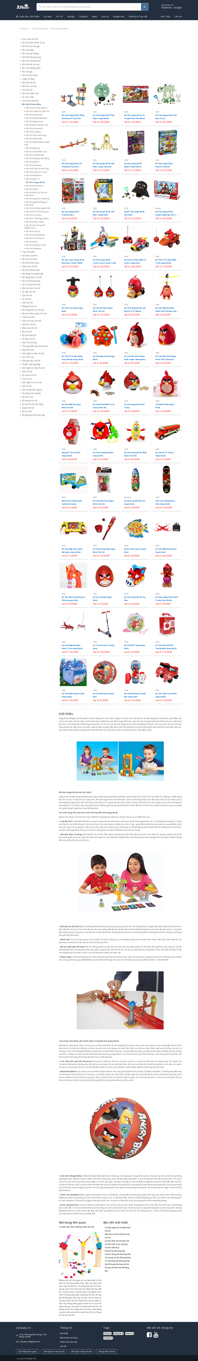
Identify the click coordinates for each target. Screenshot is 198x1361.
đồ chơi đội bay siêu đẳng (37, 158)
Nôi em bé (26, 386)
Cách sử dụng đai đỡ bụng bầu (118, 1254)
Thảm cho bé (27, 317)
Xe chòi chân (27, 97)
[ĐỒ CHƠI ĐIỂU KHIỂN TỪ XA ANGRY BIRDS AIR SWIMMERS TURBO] (104, 392)
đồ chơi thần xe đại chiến (37, 168)
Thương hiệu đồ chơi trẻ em (34, 346)
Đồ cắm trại (27, 396)
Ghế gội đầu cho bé (30, 360)
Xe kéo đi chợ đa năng (32, 404)
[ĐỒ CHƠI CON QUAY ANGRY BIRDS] (73, 295)
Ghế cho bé (27, 302)
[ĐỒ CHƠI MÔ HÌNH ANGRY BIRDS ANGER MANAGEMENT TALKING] (135, 343)
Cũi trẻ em (26, 378)
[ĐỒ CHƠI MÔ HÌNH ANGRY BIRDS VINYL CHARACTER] (167, 343)
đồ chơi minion (32, 161)
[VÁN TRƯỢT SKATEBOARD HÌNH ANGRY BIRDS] (167, 488)
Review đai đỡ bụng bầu (115, 1251)
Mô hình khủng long (31, 57)
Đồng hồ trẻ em (29, 306)
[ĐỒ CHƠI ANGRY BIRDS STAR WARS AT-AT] (167, 102)
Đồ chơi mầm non (30, 93)
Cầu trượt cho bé (29, 39)
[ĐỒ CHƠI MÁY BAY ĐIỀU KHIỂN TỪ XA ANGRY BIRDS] (73, 632)
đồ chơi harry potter (34, 221)
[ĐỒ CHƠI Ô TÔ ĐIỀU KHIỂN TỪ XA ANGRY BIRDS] (167, 247)
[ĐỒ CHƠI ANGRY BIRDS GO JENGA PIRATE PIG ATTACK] (135, 102)
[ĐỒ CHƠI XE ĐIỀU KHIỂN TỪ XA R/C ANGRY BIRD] (135, 247)
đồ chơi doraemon (34, 128)
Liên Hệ (178, 16)
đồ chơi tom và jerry (34, 238)
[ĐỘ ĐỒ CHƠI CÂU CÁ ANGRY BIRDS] (135, 536)
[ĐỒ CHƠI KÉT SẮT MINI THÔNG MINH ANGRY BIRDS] (167, 632)
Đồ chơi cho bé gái (30, 46)
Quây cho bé (27, 407)
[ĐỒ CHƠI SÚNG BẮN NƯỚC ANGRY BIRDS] (104, 440)
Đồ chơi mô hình (29, 259)
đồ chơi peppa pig (33, 114)
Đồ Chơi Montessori (31, 60)
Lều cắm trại (27, 357)
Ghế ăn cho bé (28, 324)
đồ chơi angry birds (35, 182)
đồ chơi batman (32, 148)
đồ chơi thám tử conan (36, 172)
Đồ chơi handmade (30, 270)
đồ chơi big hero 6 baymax (37, 198)
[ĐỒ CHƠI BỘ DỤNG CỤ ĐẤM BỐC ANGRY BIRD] (135, 681)
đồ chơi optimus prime (35, 245)
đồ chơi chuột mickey (35, 234)
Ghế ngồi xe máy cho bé (33, 367)
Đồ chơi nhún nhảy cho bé (33, 313)
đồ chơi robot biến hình (36, 118)
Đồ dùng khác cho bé (31, 277)
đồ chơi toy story (33, 215)
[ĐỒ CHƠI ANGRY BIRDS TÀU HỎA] (135, 584)
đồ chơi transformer (34, 155)
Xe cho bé (26, 299)
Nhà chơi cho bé (29, 266)
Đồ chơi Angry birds (59, 28)
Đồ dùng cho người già (32, 273)
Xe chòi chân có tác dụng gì (116, 1244)
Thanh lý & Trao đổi (137, 16)
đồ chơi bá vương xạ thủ (36, 125)
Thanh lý (107, 1338)
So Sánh (47, 16)
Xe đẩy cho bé (28, 291)
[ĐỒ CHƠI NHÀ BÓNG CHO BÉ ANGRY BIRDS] (73, 681)
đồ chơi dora (31, 241)
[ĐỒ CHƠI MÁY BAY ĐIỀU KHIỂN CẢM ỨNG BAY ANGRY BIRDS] (167, 295)
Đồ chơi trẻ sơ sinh (30, 64)
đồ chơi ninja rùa (33, 175)
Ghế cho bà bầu (29, 342)
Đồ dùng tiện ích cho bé (32, 309)
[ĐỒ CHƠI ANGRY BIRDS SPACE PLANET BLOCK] (135, 151)
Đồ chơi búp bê (28, 335)
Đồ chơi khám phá (30, 262)
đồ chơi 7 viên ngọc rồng (36, 218)
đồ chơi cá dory (32, 231)
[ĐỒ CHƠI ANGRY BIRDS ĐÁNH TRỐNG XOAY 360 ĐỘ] (167, 584)
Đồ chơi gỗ (26, 71)
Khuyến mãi (118, 16)
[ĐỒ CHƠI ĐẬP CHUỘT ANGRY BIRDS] (104, 343)
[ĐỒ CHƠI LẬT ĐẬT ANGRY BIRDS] (104, 584)
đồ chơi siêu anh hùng (35, 135)
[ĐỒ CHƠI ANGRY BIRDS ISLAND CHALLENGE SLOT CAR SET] (167, 199)
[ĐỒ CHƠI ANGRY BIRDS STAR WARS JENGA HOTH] (104, 199)
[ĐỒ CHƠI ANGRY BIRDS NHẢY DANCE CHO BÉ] (135, 440)
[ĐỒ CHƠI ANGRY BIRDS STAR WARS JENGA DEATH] (104, 102)
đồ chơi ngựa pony (34, 121)
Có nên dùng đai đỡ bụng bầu (117, 1261)
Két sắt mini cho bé (30, 288)
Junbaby (29, 1358)
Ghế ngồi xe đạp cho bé (32, 353)
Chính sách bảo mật (68, 1342)
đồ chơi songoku (33, 131)
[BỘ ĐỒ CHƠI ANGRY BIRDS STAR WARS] (135, 199)
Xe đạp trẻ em (28, 338)
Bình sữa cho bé (29, 328)
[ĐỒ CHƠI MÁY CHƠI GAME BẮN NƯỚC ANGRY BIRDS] (73, 536)
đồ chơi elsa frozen (34, 185)
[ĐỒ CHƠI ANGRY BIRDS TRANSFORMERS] (73, 199)
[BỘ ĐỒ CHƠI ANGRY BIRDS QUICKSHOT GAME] (73, 488)
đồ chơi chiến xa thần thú (37, 111)
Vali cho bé (26, 371)
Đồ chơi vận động (29, 53)
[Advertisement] (35, 466)
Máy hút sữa (27, 349)
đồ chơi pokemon (33, 165)
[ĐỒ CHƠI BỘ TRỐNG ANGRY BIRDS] (135, 632)
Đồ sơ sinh (26, 411)
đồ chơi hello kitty (33, 138)
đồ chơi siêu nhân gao (36, 151)
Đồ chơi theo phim (40, 28)
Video (94, 16)
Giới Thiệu (165, 16)
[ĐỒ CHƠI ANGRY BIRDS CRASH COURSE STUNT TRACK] (104, 247)
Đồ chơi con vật (29, 86)
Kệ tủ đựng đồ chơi (30, 284)
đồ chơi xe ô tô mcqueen (37, 211)
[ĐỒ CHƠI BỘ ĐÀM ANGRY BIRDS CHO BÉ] (104, 295)
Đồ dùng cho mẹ (29, 400)
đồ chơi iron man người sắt (37, 208)
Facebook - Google (171, 6)
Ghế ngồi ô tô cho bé (31, 382)
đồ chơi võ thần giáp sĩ (36, 107)
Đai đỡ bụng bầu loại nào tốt (117, 1264)
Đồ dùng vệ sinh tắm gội (33, 415)
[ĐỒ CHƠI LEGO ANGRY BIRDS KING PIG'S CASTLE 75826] (73, 247)
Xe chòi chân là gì (112, 1247)
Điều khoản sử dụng (68, 1337)
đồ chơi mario (31, 189)
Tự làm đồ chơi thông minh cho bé (76, 1226)
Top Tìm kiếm (28, 251)
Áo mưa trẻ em (28, 375)
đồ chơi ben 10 (32, 179)
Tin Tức (59, 16)
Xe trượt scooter (29, 255)
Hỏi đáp (71, 16)
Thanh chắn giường (30, 364)
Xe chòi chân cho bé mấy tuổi (117, 1241)
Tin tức (107, 1333)
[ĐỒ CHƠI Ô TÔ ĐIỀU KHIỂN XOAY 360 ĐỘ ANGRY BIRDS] (73, 343)
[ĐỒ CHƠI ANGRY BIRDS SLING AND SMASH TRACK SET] (73, 102)
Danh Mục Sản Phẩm (29, 16)
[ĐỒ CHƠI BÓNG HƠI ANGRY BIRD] (104, 681)
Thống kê (83, 16)
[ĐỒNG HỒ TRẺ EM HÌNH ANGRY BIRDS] (73, 440)
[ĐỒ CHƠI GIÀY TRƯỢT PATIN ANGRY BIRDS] (167, 681)
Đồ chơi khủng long (30, 280)
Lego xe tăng (27, 78)
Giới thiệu (64, 1333)
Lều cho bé (26, 89)
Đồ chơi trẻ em (28, 82)
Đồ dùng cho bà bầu (31, 393)
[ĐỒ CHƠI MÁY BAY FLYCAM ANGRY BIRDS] (167, 536)
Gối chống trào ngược (31, 389)
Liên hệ (63, 1346)
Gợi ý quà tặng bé (30, 100)
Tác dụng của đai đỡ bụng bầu (118, 1257)
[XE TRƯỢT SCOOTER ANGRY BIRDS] (104, 632)
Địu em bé (26, 331)
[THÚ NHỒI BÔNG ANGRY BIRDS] (167, 392)
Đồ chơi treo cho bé (31, 320)
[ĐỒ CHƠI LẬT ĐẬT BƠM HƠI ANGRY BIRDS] (135, 488)
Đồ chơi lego (27, 49)
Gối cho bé (26, 295)
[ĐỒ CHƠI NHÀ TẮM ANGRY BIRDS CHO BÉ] (104, 488)
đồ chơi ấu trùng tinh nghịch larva (34, 226)
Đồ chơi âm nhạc (29, 75)
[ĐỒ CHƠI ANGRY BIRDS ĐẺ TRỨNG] (135, 392)
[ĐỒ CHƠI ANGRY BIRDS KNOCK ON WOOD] (167, 151)
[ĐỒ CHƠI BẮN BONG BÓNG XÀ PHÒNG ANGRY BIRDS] (73, 584)
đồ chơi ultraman (33, 248)
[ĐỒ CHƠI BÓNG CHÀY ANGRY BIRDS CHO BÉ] (104, 536)
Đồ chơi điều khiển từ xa (33, 42)
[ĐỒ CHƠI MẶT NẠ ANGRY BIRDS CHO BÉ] (73, 392)
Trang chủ (24, 28)
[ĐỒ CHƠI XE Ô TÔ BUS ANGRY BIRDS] (167, 440)
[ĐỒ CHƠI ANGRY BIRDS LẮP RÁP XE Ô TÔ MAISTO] (135, 295)
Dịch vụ (105, 16)
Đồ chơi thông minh (30, 68)
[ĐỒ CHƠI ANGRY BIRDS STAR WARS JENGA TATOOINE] (104, 151)
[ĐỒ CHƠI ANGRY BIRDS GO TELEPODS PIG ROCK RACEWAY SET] (73, 151)
